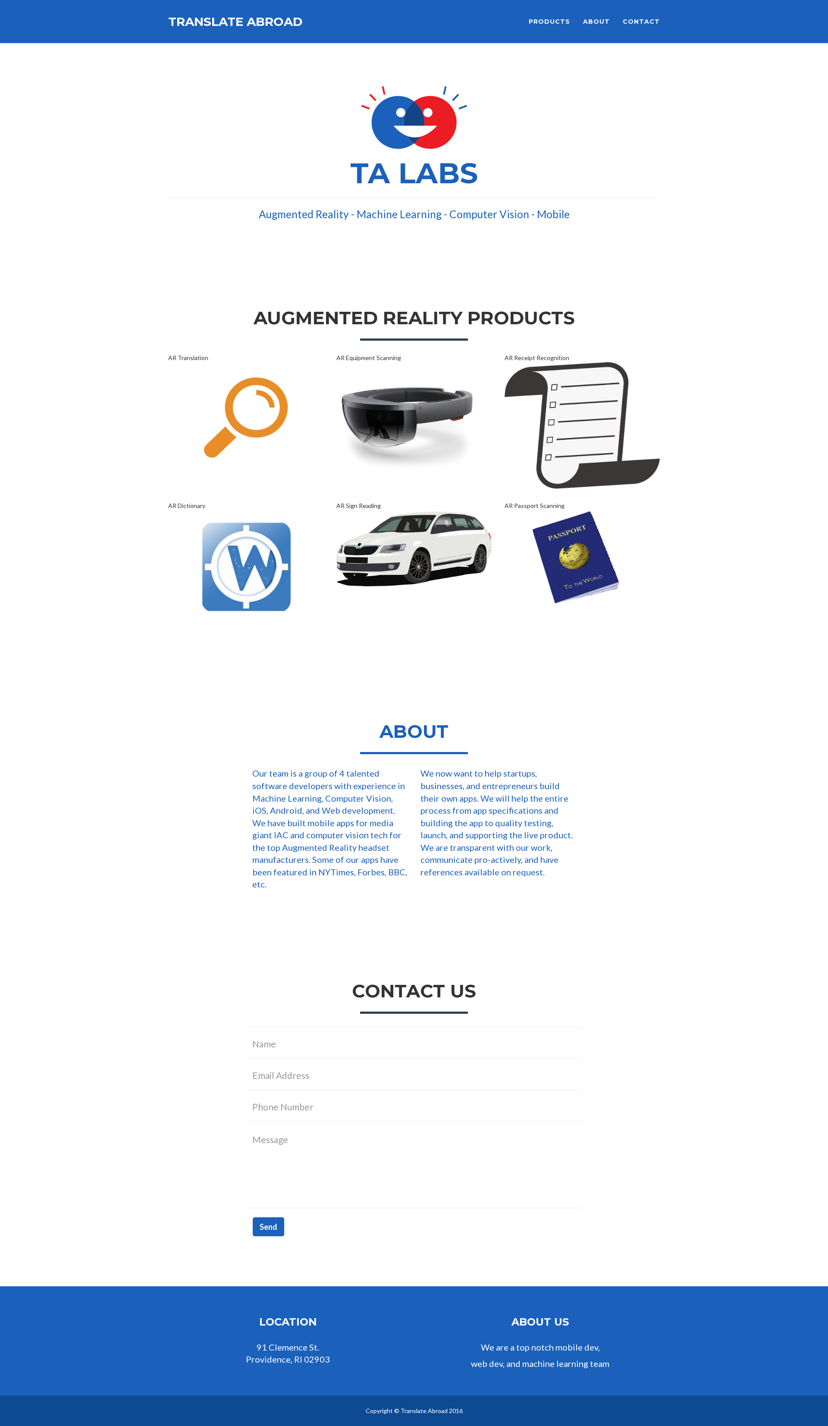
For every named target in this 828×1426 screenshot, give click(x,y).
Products (549, 21)
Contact (641, 21)
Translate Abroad (235, 21)
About (596, 21)
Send (268, 1227)
